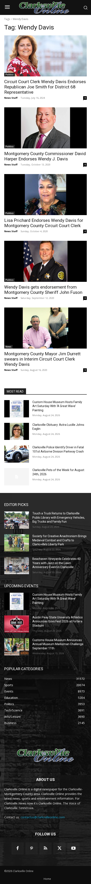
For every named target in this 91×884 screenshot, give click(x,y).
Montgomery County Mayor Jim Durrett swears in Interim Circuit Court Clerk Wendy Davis (42, 359)
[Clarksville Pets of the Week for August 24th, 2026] (16, 476)
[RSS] (45, 848)
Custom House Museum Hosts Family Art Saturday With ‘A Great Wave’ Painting (57, 406)
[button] (85, 8)
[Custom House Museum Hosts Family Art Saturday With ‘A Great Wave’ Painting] (16, 408)
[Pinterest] (31, 848)
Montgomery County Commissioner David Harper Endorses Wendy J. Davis (45, 156)
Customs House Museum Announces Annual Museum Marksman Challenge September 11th (57, 644)
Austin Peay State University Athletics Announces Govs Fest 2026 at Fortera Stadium (57, 621)
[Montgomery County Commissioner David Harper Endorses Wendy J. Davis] (45, 127)
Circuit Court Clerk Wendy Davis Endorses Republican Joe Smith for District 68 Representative (45, 87)
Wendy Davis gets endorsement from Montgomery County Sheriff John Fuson (43, 290)
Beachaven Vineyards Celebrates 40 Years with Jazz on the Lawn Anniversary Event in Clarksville (56, 563)
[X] (59, 848)
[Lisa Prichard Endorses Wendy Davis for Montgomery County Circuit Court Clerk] (45, 194)
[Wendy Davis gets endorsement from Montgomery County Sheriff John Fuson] (45, 261)
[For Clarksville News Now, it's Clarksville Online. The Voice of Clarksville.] (45, 755)
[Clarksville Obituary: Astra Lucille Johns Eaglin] (16, 431)
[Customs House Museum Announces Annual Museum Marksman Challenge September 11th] (16, 646)
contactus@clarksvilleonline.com (43, 817)
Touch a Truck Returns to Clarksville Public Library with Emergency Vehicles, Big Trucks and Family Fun (58, 517)
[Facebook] (17, 848)
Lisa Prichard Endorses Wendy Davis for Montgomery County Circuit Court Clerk (43, 223)
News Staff (11, 97)
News (8, 346)
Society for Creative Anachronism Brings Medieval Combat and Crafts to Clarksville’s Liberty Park (59, 540)
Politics (10, 74)
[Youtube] (73, 848)
